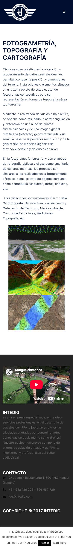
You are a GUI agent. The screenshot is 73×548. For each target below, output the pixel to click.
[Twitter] (10, 519)
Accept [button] (45, 542)
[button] (64, 12)
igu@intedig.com (20, 496)
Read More (59, 542)
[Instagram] (59, 519)
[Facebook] (26, 519)
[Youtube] (43, 519)
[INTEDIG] (20, 12)
